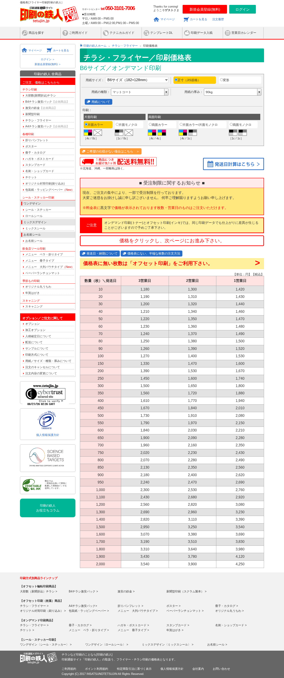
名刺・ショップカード (39, 171)
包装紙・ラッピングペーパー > (89, 610)
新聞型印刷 (32, 114)
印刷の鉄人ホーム (94, 45)
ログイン (242, 9)
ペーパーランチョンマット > (185, 610)
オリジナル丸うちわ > (229, 610)
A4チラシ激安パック (47, 126)
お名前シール (34, 241)
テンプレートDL (161, 32)
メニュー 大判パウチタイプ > (138, 610)
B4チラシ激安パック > (83, 591)
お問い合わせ (221, 668)
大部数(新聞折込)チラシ (40, 95)
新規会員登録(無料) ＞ (48, 64)
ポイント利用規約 (96, 668)
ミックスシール (35, 228)
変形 (226, 80)
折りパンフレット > (130, 606)
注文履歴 (218, 19)
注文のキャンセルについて (42, 367)
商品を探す (36, 32)
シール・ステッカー (38, 209)
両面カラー (159, 124)
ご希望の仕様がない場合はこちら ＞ (113, 151)
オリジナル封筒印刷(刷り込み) (45, 183)
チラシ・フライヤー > (34, 606)
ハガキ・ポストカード (39, 158)
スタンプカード (35, 164)
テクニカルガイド (122, 32)
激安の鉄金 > (126, 591)
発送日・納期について (102, 253)
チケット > (27, 630)
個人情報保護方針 (47, 435)
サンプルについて (36, 348)
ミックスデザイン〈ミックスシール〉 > (167, 644)
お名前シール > (217, 644)
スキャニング (34, 306)
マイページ (167, 19)
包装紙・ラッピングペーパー (49, 189)
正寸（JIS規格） (189, 80)
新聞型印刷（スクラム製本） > (186, 591)
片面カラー (95, 124)
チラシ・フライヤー (38, 120)
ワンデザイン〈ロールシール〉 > (106, 644)
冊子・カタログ (35, 152)
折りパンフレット (36, 140)
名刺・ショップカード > (231, 625)
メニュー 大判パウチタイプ (49, 267)
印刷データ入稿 (202, 32)
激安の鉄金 (41, 108)
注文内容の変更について (41, 373)
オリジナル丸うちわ (38, 286)
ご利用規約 (69, 668)
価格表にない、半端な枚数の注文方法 (153, 253)
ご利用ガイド (78, 32)
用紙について (100, 102)
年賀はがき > (174, 630)
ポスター (31, 146)
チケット (31, 177)
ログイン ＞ (48, 59)
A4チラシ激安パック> (83, 606)
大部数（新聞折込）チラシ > (38, 591)
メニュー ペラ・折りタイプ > (89, 630)
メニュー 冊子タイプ (39, 260)
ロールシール (34, 216)
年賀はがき (32, 293)
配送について (34, 342)
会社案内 (198, 668)
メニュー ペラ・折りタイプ (44, 254)
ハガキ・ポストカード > (133, 625)
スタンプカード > (177, 625)
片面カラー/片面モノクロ (200, 124)
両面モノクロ (242, 124)
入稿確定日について (38, 336)
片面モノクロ (128, 124)
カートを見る (198, 19)
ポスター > (173, 606)
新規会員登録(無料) (204, 9)
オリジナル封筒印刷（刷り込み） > (43, 610)
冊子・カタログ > (226, 606)
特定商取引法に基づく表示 (134, 668)
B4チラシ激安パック (47, 101)
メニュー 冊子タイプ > (133, 630)
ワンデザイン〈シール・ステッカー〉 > (46, 644)
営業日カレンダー (243, 32)
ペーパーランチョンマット (42, 273)
